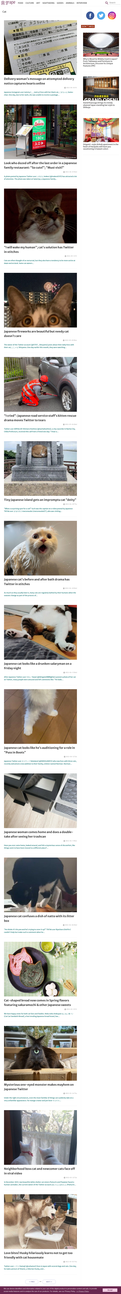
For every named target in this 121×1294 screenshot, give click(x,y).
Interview (82, 3)
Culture (30, 3)
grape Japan (8, 3)
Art (38, 3)
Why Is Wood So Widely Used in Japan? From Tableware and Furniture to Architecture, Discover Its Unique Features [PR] (100, 62)
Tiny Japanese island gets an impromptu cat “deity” (40, 500)
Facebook (90, 15)
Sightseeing (48, 3)
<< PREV (32, 1282)
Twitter (101, 15)
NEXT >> (49, 1282)
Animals (70, 3)
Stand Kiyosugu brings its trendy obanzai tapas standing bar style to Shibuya (99, 105)
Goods (60, 3)
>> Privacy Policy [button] (82, 1291)
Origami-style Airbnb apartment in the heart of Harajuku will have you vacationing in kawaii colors (100, 146)
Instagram (112, 15)
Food (20, 3)
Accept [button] (110, 1290)
